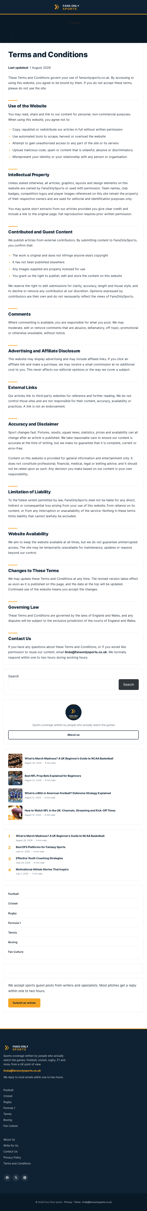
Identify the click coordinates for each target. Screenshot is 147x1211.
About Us (9, 1139)
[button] (12, 37)
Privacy (68, 1202)
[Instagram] (24, 1177)
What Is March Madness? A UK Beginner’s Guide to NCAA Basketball (69, 758)
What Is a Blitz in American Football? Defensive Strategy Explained (68, 793)
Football (13, 893)
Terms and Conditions (17, 1163)
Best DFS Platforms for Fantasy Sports (40, 847)
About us (73, 734)
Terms (77, 1202)
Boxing (12, 942)
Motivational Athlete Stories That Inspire (42, 869)
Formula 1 (14, 922)
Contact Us (10, 1151)
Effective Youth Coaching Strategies (39, 858)
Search (13, 676)
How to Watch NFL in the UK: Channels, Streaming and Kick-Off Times (70, 810)
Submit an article (24, 1002)
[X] (16, 1177)
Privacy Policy (12, 1157)
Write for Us (10, 1145)
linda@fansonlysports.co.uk (22, 1070)
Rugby (12, 913)
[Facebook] (7, 1177)
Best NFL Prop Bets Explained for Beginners (53, 775)
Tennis (12, 932)
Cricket (13, 903)
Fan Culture (15, 951)
